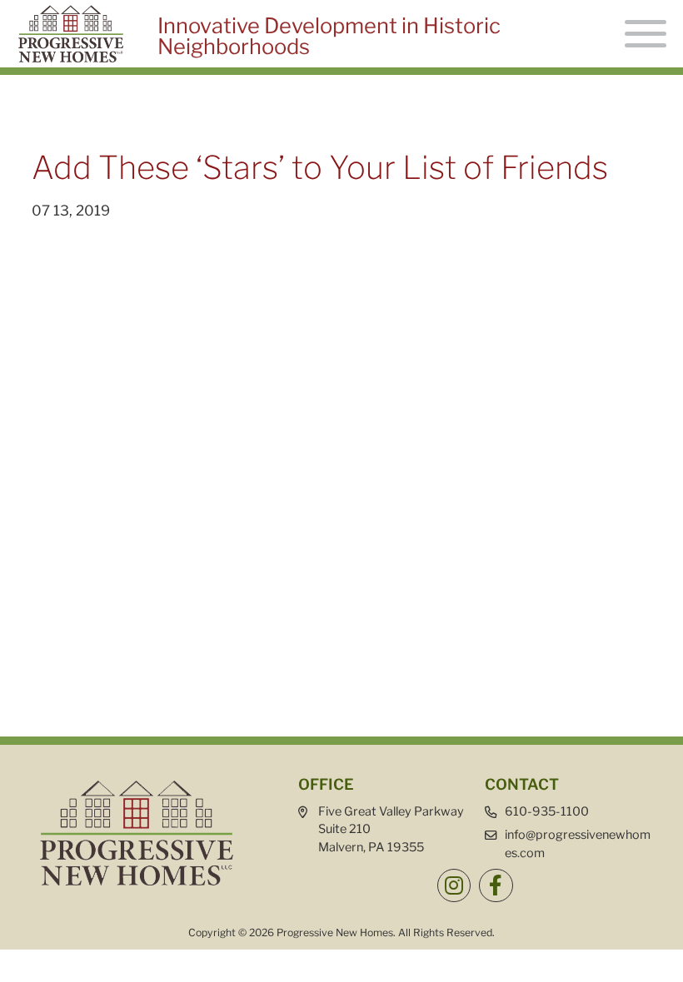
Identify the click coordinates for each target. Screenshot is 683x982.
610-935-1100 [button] (547, 811)
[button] (454, 885)
